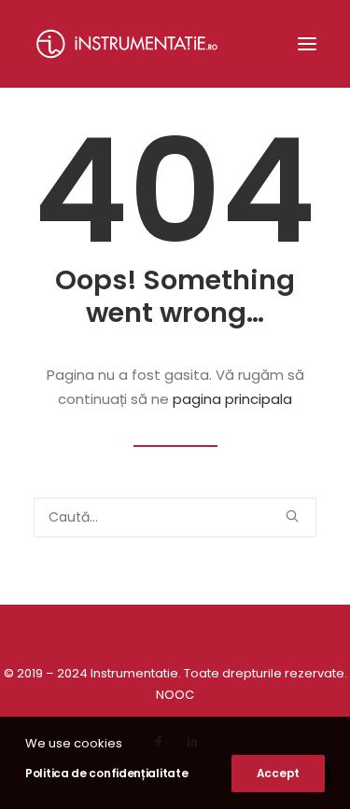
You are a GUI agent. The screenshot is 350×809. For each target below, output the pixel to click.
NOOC (175, 695)
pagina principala (232, 399)
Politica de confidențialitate (106, 773)
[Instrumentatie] (127, 44)
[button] (307, 44)
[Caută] (175, 517)
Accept (278, 773)
